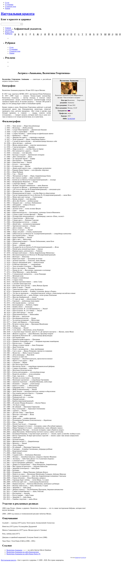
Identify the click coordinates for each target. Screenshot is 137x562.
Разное (7, 8)
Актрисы (8, 30)
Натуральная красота (17, 13)
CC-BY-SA (83, 557)
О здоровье (9, 4)
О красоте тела (10, 6)
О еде (7, 3)
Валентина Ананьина (14, 550)
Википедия (77, 557)
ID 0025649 (71, 118)
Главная (8, 28)
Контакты (8, 34)
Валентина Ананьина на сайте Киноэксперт (23, 552)
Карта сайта (9, 32)
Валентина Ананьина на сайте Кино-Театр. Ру (23, 554)
